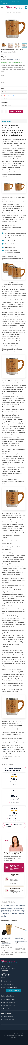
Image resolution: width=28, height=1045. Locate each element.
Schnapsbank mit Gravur (9, 1005)
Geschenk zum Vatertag (13, 908)
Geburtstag (18, 12)
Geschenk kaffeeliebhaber (19, 905)
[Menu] (2, 7)
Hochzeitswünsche (7, 1023)
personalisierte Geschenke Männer (12, 915)
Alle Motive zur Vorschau (10, 95)
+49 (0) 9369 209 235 (8, 984)
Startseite (9, 12)
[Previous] (3, 28)
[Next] (24, 28)
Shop (14, 12)
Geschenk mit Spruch (16, 907)
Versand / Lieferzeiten (14, 59)
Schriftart (4, 89)
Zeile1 (3, 75)
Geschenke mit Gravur (17, 911)
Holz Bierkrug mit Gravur (9, 999)
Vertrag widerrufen (13, 990)
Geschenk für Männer (8, 905)
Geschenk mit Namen (6, 907)
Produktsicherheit (7, 764)
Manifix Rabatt (6, 1026)
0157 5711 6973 (7, 981)
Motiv (8, 95)
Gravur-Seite (4, 102)
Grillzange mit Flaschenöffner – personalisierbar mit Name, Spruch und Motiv (21, 939)
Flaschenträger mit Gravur (9, 1009)
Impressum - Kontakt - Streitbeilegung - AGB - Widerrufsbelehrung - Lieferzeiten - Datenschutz (15, 1035)
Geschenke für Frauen (10, 910)
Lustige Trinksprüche (8, 1016)
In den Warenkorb (15, 111)
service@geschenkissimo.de (9, 987)
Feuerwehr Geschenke (8, 1019)
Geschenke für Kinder (20, 910)
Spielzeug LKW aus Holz (9, 1002)
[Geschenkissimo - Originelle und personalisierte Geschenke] (14, 7)
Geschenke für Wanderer (6, 911)
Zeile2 (2, 82)
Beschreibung (6, 121)
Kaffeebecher (8, 749)
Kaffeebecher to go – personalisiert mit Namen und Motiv (6, 938)
